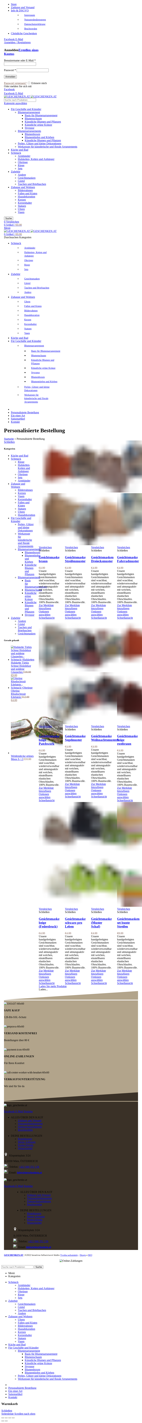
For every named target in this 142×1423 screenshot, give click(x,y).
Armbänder (24, 156)
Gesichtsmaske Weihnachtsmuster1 (105, 738)
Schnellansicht (47, 617)
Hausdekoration (26, 196)
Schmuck (16, 152)
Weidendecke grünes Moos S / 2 (22, 758)
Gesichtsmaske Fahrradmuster (128, 559)
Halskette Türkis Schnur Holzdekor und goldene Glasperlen (21, 667)
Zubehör (15, 171)
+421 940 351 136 (29, 1166)
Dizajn (83, 1255)
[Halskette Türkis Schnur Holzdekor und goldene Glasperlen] (22, 659)
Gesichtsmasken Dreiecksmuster (102, 559)
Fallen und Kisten (27, 193)
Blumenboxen (32, 134)
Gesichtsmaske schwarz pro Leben (75, 922)
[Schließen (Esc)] (2, 1417)
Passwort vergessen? (15, 83)
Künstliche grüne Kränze (38, 124)
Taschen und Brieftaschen (32, 184)
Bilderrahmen (25, 190)
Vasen (21, 212)
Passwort (10, 70)
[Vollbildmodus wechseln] (9, 1417)
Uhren (21, 209)
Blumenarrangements (29, 131)
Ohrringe (23, 162)
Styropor (29, 127)
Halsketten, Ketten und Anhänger (36, 159)
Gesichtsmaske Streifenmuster (75, 559)
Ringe (21, 165)
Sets (20, 168)
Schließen (9, 441)
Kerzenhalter (25, 202)
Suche (8, 218)
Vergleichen (45, 547)
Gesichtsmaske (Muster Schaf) (101, 922)
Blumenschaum (33, 118)
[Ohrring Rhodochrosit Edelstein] (22, 687)
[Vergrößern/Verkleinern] (13, 1417)
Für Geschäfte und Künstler (26, 109)
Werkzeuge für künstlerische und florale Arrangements (47, 146)
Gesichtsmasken (27, 177)
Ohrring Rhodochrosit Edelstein (18, 693)
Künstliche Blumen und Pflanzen (43, 121)
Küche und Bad (19, 149)
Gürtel (21, 180)
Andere (22, 174)
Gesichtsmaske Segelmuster (75, 738)
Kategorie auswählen (15, 103)
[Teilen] (6, 1417)
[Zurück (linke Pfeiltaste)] (2, 1420)
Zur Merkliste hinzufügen (46, 607)
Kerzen (22, 199)
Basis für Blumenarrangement (41, 115)
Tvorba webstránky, (69, 1255)
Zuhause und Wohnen (23, 187)
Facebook (9, 89)
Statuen (22, 205)
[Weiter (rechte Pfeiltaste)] (6, 1420)
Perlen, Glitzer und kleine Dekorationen (39, 143)
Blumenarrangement (29, 112)
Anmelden (10, 76)
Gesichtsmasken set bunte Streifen (128, 922)
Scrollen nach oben (24, 1413)
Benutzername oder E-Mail (20, 60)
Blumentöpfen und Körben (39, 137)
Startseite (9, 438)
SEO (90, 1255)
